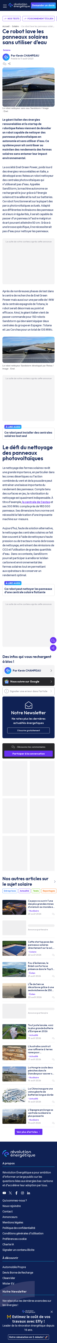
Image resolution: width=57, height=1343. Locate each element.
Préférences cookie (14, 1238)
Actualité (24, 891)
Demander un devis (43, 5)
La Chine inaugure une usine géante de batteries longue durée (40, 1091)
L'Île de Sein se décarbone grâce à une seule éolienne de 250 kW (41, 987)
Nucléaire (34, 910)
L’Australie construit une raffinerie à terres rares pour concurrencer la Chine (40, 1049)
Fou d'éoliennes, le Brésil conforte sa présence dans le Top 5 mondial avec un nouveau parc (40, 966)
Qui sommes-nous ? (14, 1200)
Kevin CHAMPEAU (27, 55)
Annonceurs (9, 1217)
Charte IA (8, 1244)
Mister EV (8, 1283)
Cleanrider (8, 1278)
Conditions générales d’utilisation (22, 1233)
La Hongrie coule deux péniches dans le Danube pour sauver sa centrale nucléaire (41, 1070)
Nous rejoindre (11, 1206)
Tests (36, 891)
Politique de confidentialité (18, 1228)
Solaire (15, 26)
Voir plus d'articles (27, 1131)
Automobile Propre (14, 1267)
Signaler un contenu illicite (18, 1249)
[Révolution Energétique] (19, 5)
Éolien (32, 973)
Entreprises (10, 891)
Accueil (5, 26)
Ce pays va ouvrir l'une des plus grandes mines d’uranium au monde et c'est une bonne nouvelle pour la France (41, 903)
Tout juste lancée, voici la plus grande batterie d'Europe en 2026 (40, 1028)
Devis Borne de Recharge (17, 1272)
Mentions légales (12, 1222)
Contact (7, 1211)
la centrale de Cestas (36, 502)
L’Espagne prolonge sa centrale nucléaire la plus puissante (40, 1112)
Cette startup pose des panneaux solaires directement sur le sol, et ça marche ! (40, 944)
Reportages (49, 891)
